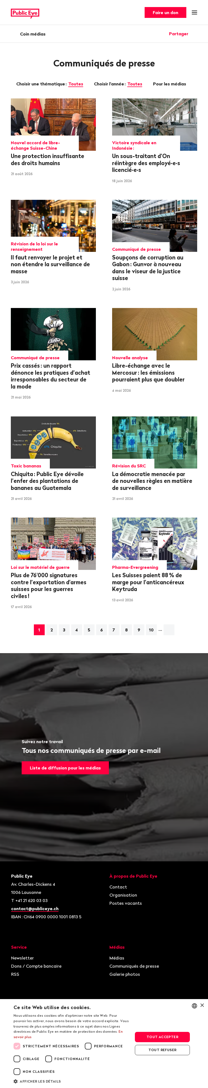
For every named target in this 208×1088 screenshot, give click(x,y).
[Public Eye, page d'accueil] (25, 13)
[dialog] (104, 1043)
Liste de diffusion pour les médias (65, 768)
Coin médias (33, 34)
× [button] (202, 1005)
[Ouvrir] (195, 33)
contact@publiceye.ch (34, 908)
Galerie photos (124, 974)
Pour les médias (170, 83)
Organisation (123, 895)
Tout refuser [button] (162, 1050)
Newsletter (22, 958)
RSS (15, 974)
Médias (116, 958)
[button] (71, 1081)
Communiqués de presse (134, 966)
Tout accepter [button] (162, 1037)
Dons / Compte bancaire (36, 966)
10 (151, 630)
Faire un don (165, 12)
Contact (118, 887)
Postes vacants (125, 903)
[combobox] (194, 1006)
